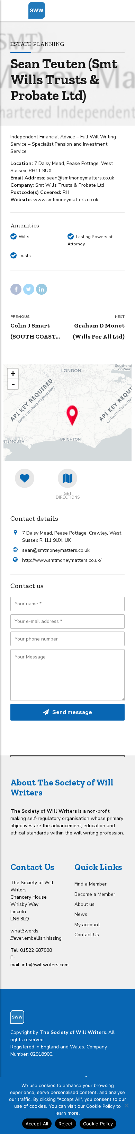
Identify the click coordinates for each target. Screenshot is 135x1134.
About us (84, 904)
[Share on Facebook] (15, 289)
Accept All (37, 1123)
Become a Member (94, 894)
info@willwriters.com (45, 964)
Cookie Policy (98, 1123)
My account (87, 924)
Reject (65, 1123)
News (80, 914)
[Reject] (126, 1105)
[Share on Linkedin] (41, 289)
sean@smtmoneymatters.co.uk (56, 550)
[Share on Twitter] (28, 289)
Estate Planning (37, 43)
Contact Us (86, 934)
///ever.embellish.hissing (36, 938)
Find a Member (90, 884)
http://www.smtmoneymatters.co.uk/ (61, 560)
